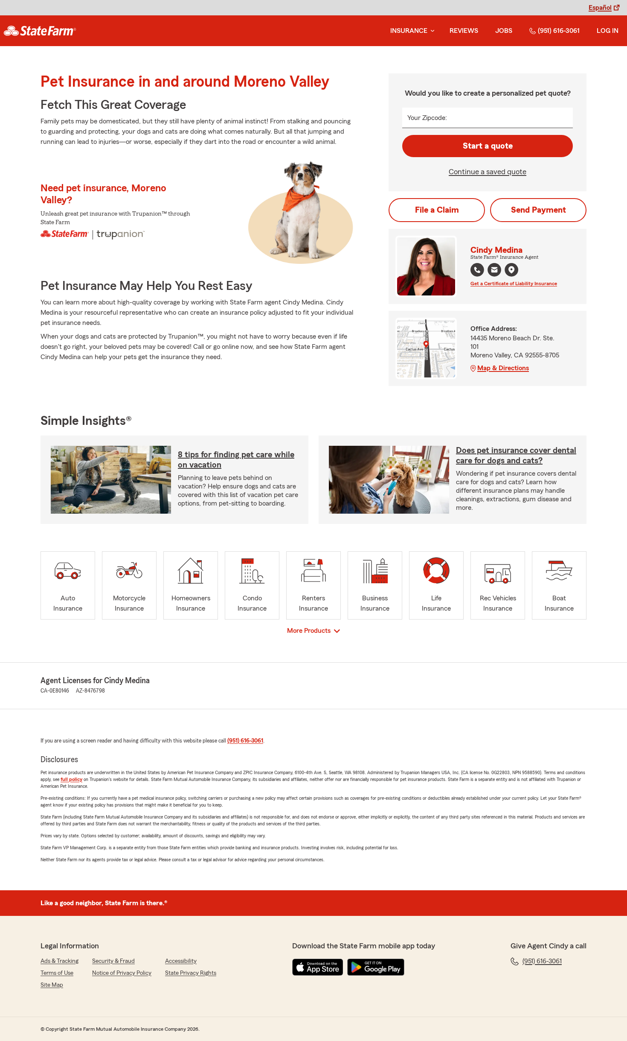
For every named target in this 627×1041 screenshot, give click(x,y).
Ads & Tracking (59, 961)
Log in (607, 30)
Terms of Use (57, 973)
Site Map (52, 985)
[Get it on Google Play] (375, 967)
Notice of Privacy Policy (121, 973)
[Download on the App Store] (317, 967)
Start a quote (488, 146)
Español (600, 7)
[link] (40, 30)
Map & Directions (503, 368)
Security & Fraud (113, 961)
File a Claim (437, 210)
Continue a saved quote (487, 171)
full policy (71, 779)
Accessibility (181, 961)
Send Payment (538, 210)
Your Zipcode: (427, 117)
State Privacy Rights (190, 973)
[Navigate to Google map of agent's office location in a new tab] (511, 270)
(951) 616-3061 (559, 30)
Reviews (464, 30)
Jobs (503, 30)
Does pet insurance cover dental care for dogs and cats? (516, 455)
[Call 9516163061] (477, 270)
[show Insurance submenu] (430, 31)
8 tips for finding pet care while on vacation (236, 459)
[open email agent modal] (494, 271)
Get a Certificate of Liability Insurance (513, 283)
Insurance (408, 30)
